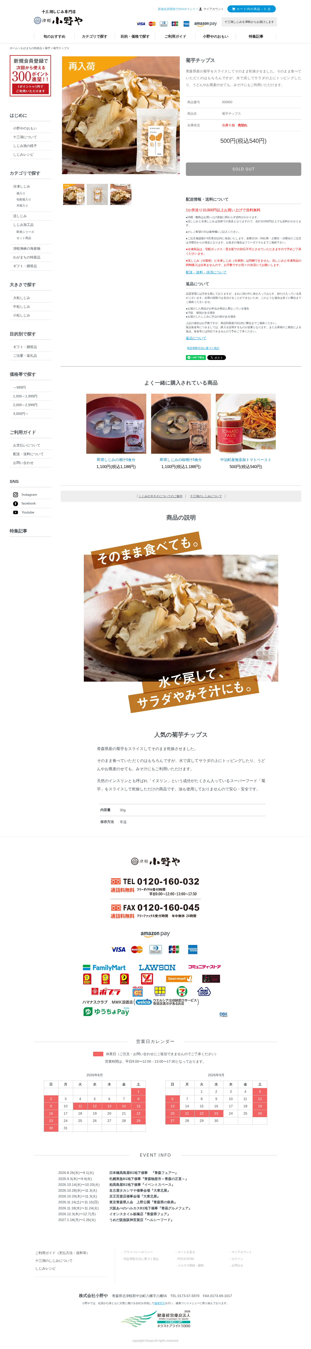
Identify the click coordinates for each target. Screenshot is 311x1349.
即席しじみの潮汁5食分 (116, 460)
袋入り (21, 193)
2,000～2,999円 (25, 405)
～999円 (19, 387)
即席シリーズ (25, 232)
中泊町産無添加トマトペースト (245, 460)
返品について (196, 338)
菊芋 (47, 48)
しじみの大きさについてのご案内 (160, 496)
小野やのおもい (215, 36)
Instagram (29, 494)
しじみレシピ (23, 154)
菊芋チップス (61, 48)
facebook (29, 503)
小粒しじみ (21, 315)
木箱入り (22, 205)
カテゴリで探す (94, 36)
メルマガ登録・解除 (191, 1265)
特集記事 (256, 36)
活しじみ (20, 216)
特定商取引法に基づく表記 (203, 348)
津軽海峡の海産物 (26, 248)
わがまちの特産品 (31, 48)
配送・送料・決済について (206, 272)
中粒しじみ (21, 306)
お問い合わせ (23, 463)
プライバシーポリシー (138, 1252)
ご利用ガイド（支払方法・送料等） (62, 1253)
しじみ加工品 (23, 225)
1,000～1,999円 (25, 396)
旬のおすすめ (54, 36)
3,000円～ (21, 414)
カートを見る (186, 1252)
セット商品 (24, 238)
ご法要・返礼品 (25, 356)
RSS (181, 1259)
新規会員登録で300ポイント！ (178, 9)
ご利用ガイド (175, 36)
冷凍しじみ (21, 186)
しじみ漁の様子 (25, 146)
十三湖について (25, 137)
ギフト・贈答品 (25, 266)
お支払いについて (26, 445)
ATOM (190, 1259)
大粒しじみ (21, 298)
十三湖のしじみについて (206, 496)
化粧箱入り (24, 199)
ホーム (14, 48)
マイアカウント (242, 1252)
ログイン (237, 1259)
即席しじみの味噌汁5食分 (181, 460)
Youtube (28, 512)
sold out (243, 169)
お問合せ (237, 1265)
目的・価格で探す (135, 36)
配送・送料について (28, 454)
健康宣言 (159, 1303)
